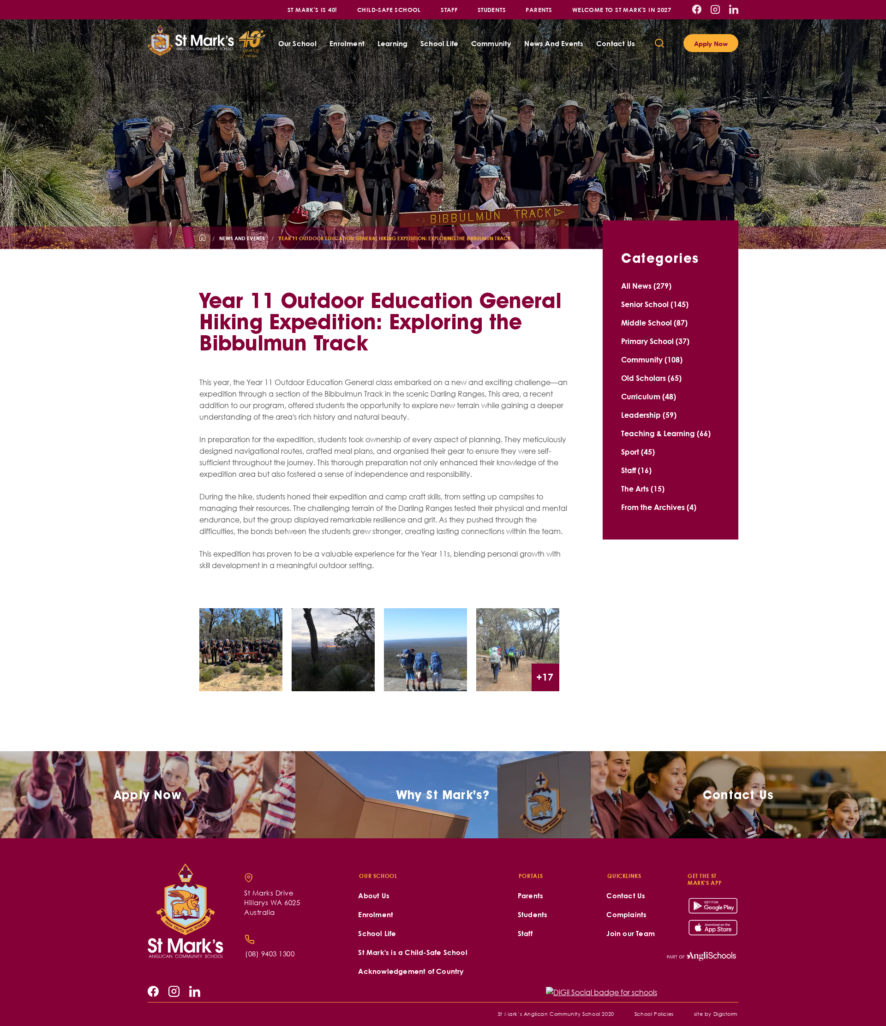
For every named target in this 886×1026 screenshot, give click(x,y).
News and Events (553, 43)
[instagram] (715, 9)
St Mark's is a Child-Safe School (412, 952)
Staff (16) (636, 470)
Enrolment (347, 43)
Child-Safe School (389, 9)
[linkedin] (733, 9)
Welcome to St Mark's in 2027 (621, 9)
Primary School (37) (655, 341)
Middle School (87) (654, 322)
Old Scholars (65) (651, 378)
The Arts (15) (642, 488)
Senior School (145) (654, 304)
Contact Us (615, 43)
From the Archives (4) (658, 507)
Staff (449, 9)
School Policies (654, 1014)
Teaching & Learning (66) (666, 433)
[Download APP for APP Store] (713, 927)
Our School (297, 43)
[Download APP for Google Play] (713, 906)
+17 (544, 676)
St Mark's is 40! (312, 9)
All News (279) (646, 285)
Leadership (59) (648, 414)
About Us (373, 895)
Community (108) (651, 359)
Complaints (626, 914)
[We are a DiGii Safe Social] (601, 992)
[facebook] (696, 9)
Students (492, 9)
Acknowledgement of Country (411, 971)
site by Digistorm (715, 1014)
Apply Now (711, 43)
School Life (439, 43)
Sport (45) (638, 451)
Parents (539, 9)
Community (491, 43)
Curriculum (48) (648, 396)
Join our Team (630, 933)
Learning (392, 43)
